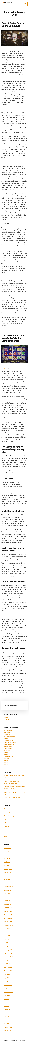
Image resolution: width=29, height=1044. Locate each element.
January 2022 (8, 985)
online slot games (9, 744)
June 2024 (7, 935)
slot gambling (7, 746)
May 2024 (7, 939)
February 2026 (8, 869)
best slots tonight (8, 740)
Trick (5, 837)
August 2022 (7, 974)
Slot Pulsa (6, 826)
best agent (6, 758)
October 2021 (8, 988)
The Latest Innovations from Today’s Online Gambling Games (13, 338)
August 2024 (7, 928)
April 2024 (7, 943)
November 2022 (8, 971)
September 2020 (8, 1013)
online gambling (8, 748)
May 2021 (6, 1006)
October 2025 (8, 883)
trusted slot (7, 750)
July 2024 (6, 932)
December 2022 (8, 967)
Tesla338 (6, 719)
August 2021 (7, 995)
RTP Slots (6, 823)
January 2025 (8, 911)
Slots (5, 830)
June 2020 (7, 1016)
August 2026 (7, 848)
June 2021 (7, 1002)
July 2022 (6, 978)
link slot (6, 738)
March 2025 (7, 904)
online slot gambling (10, 742)
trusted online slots (9, 736)
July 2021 (6, 999)
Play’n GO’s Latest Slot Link (12, 797)
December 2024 (8, 914)
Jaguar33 (6, 717)
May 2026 (7, 858)
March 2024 (7, 946)
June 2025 (7, 893)
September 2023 (8, 960)
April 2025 (7, 900)
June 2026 (7, 855)
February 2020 (8, 1027)
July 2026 (6, 851)
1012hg (3, 369)
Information (7, 812)
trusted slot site (8, 730)
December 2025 (8, 876)
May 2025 (7, 897)
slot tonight (7, 732)
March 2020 (7, 1023)
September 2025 (8, 886)
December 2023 (8, 957)
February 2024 (8, 950)
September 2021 (8, 992)
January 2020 (8, 1030)
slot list (6, 760)
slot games (7, 754)
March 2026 (7, 865)
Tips (5, 833)
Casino (6, 808)
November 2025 (8, 879)
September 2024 (8, 925)
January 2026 (8, 872)
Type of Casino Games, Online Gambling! (12, 24)
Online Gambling (9, 816)
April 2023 (7, 964)
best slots (6, 762)
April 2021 (7, 1009)
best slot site (7, 734)
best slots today (8, 764)
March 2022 (7, 981)
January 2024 (8, 953)
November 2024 (8, 918)
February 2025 (8, 907)
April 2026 (7, 862)
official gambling (8, 756)
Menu (24, 3)
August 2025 (7, 890)
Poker (5, 819)
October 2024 (8, 921)
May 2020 (7, 1020)
